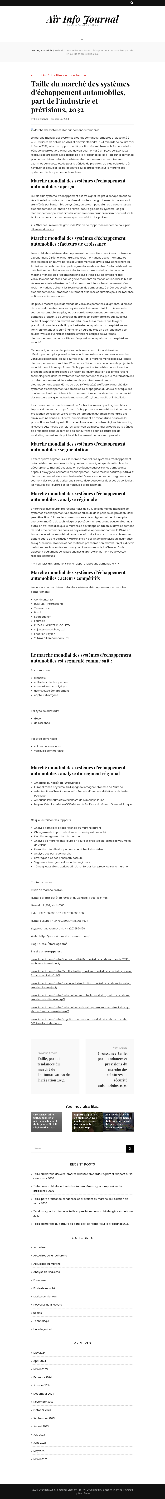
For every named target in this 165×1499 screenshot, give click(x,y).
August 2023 (41, 1426)
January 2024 (42, 1385)
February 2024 (42, 1377)
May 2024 (39, 1353)
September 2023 (44, 1418)
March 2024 (41, 1369)
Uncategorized (42, 1329)
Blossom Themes (112, 1489)
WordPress (84, 1493)
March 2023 (40, 1459)
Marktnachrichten (45, 1296)
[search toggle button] (132, 3)
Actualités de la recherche (67, 75)
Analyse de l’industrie (46, 1272)
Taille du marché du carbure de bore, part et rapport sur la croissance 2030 (81, 1224)
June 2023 (39, 1443)
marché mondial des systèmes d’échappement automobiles (73, 138)
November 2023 (43, 1402)
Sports (37, 1313)
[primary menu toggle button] (82, 39)
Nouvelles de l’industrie (47, 1305)
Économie (39, 1280)
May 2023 (39, 1451)
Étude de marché (44, 1288)
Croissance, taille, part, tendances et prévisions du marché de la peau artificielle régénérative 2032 (46, 1121)
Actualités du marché (47, 1264)
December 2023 (43, 1394)
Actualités (38, 75)
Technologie (41, 1321)
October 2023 (42, 1410)
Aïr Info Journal (83, 18)
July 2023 (39, 1435)
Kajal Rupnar (41, 119)
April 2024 (39, 1361)
